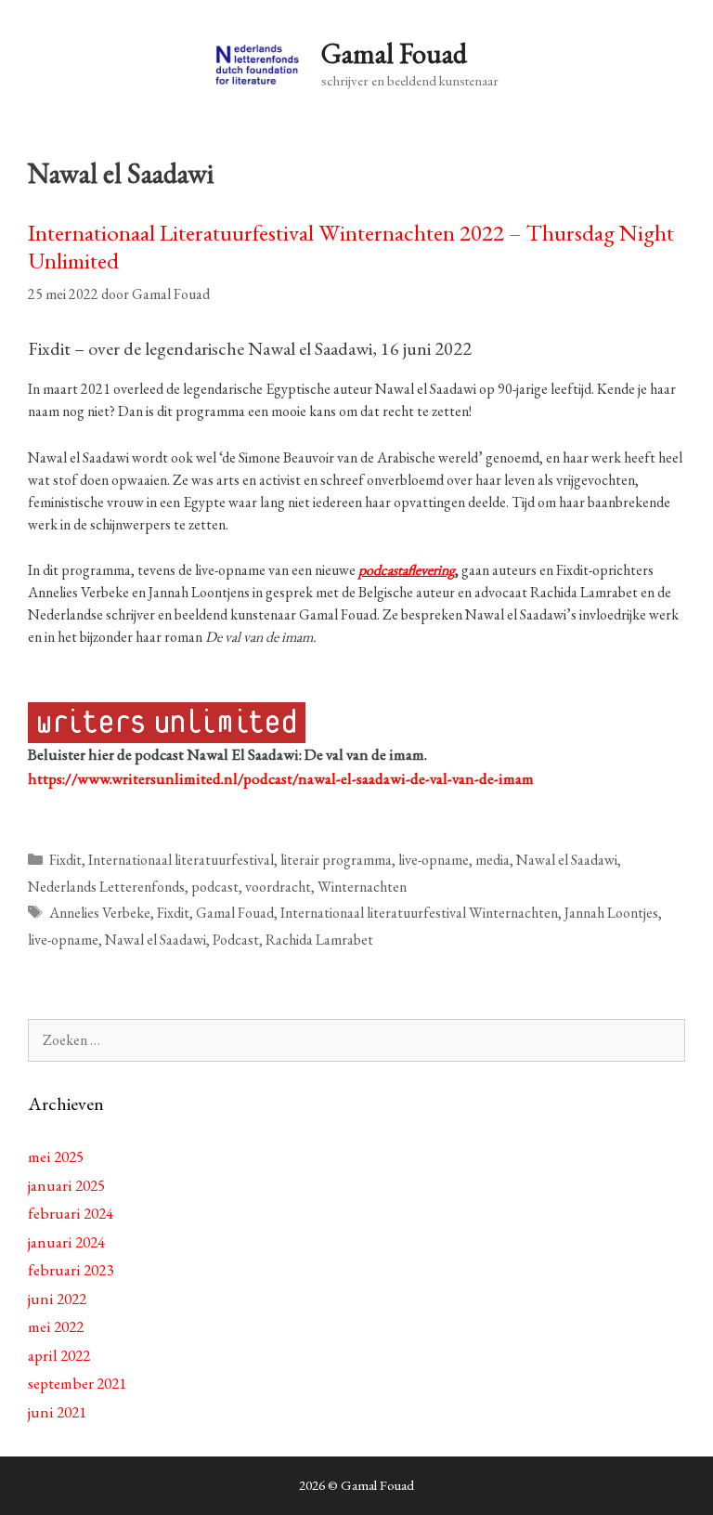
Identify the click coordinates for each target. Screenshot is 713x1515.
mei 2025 (56, 1156)
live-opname (433, 859)
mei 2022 (56, 1326)
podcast (215, 886)
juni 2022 (57, 1298)
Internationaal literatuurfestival (181, 859)
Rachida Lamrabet (319, 939)
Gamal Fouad (394, 53)
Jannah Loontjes (611, 912)
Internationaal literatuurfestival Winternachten (419, 912)
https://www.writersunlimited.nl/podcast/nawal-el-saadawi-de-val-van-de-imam (281, 778)
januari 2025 (66, 1185)
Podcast (236, 939)
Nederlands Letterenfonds (106, 886)
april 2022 (59, 1355)
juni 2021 (57, 1412)
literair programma (336, 859)
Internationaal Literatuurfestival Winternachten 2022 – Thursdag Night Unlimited (351, 246)
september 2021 (77, 1383)
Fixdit (65, 859)
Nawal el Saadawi (566, 859)
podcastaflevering (406, 570)
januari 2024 (66, 1242)
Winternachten (362, 886)
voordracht (278, 886)
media (492, 859)
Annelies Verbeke (99, 912)
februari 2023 (70, 1270)
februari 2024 (70, 1213)
